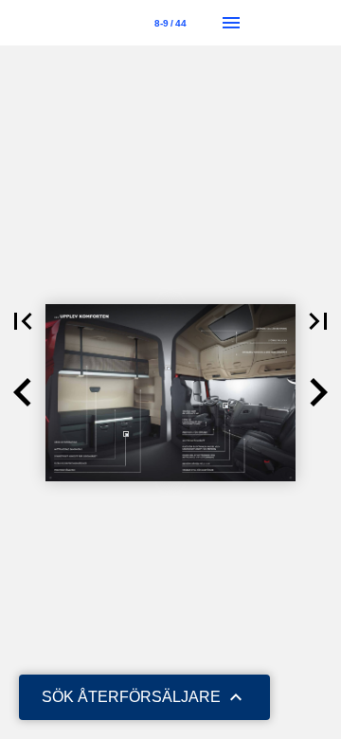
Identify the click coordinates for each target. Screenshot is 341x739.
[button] (22, 321)
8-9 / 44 (170, 23)
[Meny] (231, 22)
